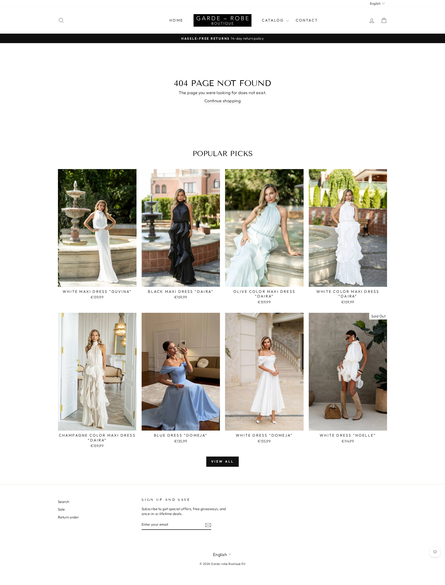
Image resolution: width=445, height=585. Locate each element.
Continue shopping (222, 100)
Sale (61, 509)
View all (222, 461)
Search (63, 501)
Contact (307, 20)
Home (176, 20)
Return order (68, 517)
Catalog (273, 20)
